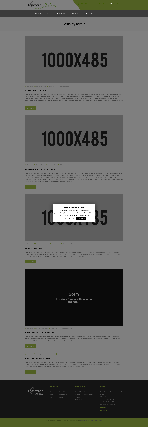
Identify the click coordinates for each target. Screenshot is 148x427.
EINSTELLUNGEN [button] (68, 218)
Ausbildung (74, 13)
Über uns (49, 13)
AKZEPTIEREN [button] (81, 218)
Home (27, 13)
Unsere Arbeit (37, 13)
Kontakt (84, 13)
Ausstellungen (61, 13)
